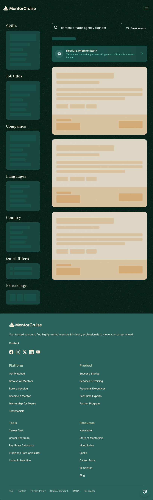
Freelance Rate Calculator (24, 452)
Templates (85, 467)
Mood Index (86, 445)
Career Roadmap (19, 437)
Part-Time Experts (90, 395)
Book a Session (18, 388)
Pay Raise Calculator (21, 445)
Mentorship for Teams (22, 403)
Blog (82, 475)
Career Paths (87, 460)
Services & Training (91, 381)
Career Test (16, 430)
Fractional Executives (92, 388)
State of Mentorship (91, 437)
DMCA (75, 491)
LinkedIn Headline (20, 460)
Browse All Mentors (21, 381)
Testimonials (16, 410)
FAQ (11, 491)
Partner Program (89, 403)
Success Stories (89, 373)
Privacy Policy (38, 491)
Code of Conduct (59, 491)
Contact (14, 343)
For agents (89, 491)
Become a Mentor (20, 395)
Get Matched (17, 373)
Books (83, 452)
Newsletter (86, 430)
